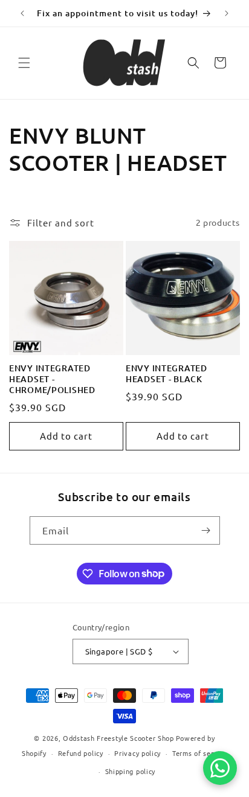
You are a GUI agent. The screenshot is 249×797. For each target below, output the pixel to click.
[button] (24, 63)
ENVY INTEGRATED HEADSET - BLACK (166, 374)
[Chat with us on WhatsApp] (220, 768)
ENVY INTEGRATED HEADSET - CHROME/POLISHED (52, 379)
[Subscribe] (206, 530)
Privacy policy (137, 753)
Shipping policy (130, 771)
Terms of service (199, 753)
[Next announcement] (226, 13)
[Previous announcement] (22, 13)
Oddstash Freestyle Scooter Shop (118, 738)
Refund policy (80, 753)
